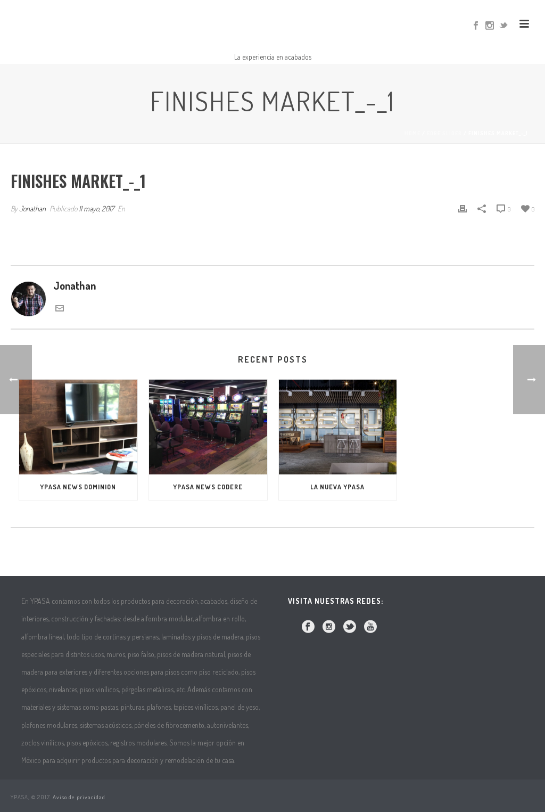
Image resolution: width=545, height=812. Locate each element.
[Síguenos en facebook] (308, 627)
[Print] (462, 207)
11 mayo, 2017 (96, 208)
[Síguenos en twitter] (349, 627)
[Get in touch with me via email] (59, 308)
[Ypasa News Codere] (208, 427)
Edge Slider (444, 133)
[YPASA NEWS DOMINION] (78, 427)
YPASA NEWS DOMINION (78, 487)
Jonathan (32, 208)
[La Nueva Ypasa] (338, 427)
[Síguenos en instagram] (329, 627)
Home (412, 133)
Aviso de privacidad (79, 797)
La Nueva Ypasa (337, 487)
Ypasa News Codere (208, 487)
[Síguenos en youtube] (370, 627)
